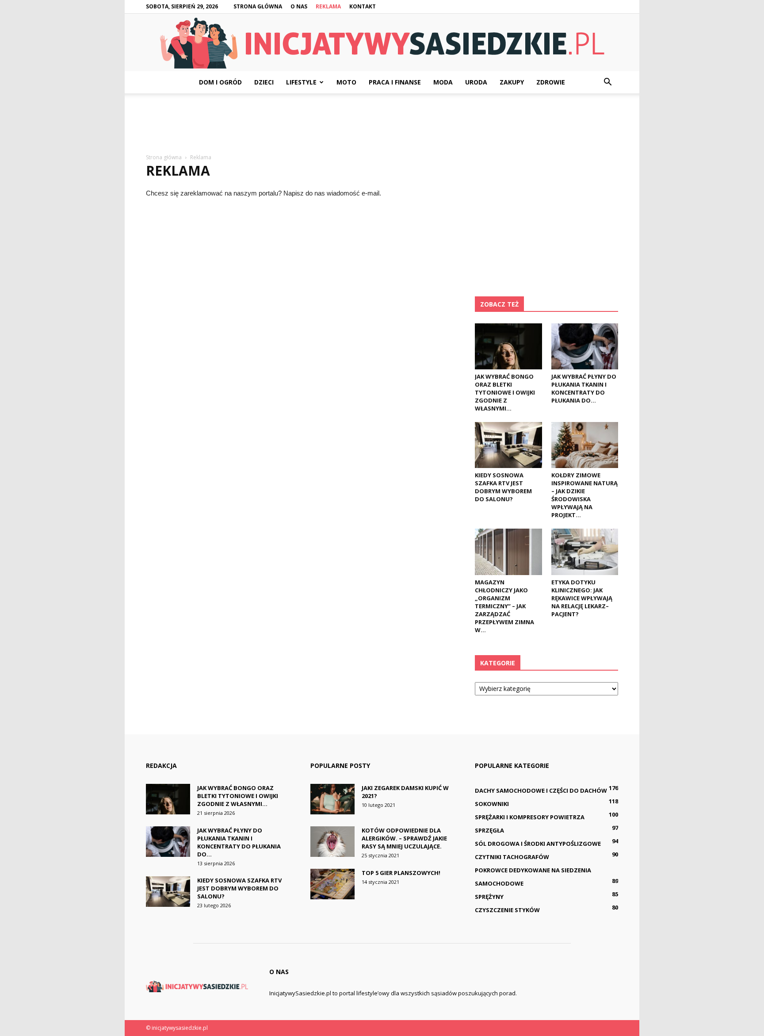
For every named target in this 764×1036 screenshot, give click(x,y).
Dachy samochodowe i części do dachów (541, 790)
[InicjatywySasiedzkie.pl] (382, 43)
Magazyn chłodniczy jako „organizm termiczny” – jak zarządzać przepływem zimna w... (504, 606)
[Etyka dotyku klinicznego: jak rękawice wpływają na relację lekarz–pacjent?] (585, 552)
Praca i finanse (395, 82)
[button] (607, 82)
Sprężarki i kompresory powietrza (529, 817)
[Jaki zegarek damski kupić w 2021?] (332, 799)
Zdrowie (550, 82)
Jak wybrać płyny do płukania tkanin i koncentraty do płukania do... (583, 388)
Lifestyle (301, 82)
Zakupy (512, 82)
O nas (298, 6)
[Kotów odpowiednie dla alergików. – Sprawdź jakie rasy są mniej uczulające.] (332, 841)
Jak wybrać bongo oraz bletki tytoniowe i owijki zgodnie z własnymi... (505, 392)
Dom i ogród (220, 82)
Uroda (476, 82)
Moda (443, 82)
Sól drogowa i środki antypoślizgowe (538, 844)
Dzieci (264, 82)
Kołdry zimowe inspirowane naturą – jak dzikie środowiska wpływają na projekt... (584, 495)
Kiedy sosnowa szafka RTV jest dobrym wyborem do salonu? (503, 487)
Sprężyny (489, 897)
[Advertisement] (382, 124)
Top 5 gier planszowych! (401, 873)
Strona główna (257, 6)
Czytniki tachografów (512, 857)
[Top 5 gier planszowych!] (332, 884)
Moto (346, 82)
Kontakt (362, 6)
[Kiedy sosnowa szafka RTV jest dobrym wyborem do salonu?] (508, 445)
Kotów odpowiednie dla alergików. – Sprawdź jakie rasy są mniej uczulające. (404, 838)
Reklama (328, 6)
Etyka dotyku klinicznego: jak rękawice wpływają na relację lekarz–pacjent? (581, 598)
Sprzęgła (489, 830)
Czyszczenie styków (507, 910)
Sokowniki (492, 804)
